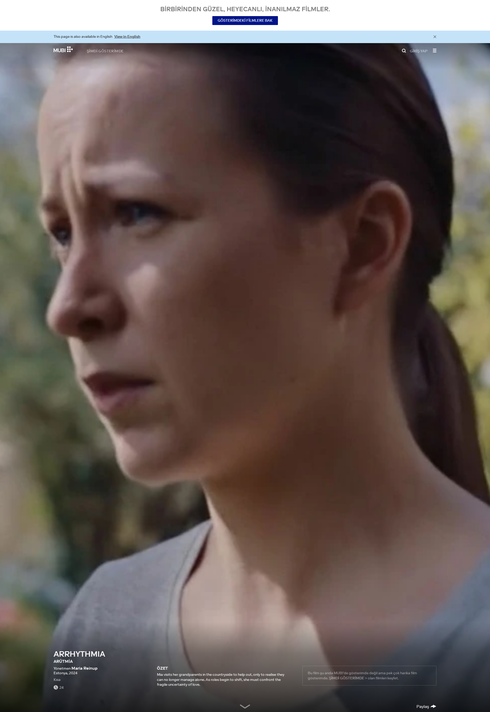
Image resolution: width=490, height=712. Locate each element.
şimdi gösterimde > (348, 678)
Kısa (57, 679)
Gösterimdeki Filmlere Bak (245, 20)
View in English (127, 36)
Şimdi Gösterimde (105, 51)
